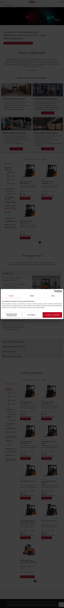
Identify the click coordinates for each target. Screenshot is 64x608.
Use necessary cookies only (11, 314)
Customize (31, 314)
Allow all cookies (52, 314)
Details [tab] (32, 295)
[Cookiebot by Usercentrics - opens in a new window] (55, 291)
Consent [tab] (11, 295)
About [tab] (53, 295)
